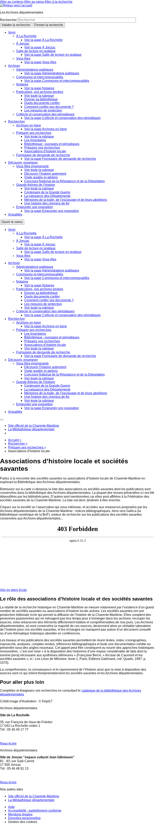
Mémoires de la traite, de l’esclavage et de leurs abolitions (65, 199)
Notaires (22, 84)
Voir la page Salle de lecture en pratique (53, 54)
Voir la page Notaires (39, 88)
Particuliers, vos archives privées (39, 92)
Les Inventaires (35, 140)
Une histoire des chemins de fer (46, 203)
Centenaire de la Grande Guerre (47, 192)
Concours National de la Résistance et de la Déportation (64, 181)
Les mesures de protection (43, 110)
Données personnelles (24, 818)
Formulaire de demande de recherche (43, 155)
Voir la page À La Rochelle (43, 40)
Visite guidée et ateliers (41, 177)
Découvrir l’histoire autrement (45, 173)
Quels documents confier (42, 103)
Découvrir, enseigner (23, 162)
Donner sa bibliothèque (41, 99)
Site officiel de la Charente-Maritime (33, 425)
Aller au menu (34, 1)
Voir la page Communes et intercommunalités (56, 80)
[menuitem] (81, 47)
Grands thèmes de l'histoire (35, 184)
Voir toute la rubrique (39, 95)
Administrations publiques (34, 69)
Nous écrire (8, 743)
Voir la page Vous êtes (40, 62)
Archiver (14, 65)
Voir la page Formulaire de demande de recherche (60, 158)
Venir (12, 32)
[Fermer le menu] (1, 419)
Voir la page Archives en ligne (45, 129)
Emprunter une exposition (34, 207)
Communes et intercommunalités (39, 77)
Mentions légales (20, 814)
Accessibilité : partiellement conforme (34, 810)
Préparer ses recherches (33, 133)
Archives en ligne (28, 125)
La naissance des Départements (47, 196)
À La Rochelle (26, 36)
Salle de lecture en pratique (36, 51)
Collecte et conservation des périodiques (45, 114)
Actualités (15, 214)
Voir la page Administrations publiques (51, 73)
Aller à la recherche (58, 1)
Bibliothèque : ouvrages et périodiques (51, 144)
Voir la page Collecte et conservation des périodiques (62, 118)
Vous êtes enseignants (32, 166)
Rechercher (9, 20)
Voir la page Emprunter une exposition (51, 211)
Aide (11, 807)
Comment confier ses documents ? (49, 107)
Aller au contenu (11, 1)
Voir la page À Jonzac (40, 47)
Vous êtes (23, 58)
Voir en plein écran (13, 590)
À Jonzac (22, 43)
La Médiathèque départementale (31, 429)
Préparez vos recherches (42, 147)
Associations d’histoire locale (45, 151)
